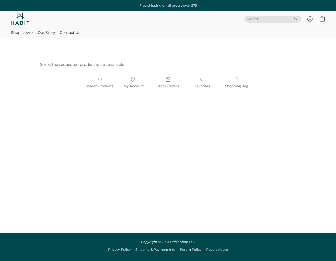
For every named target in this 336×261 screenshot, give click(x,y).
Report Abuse (217, 250)
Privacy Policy (119, 250)
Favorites (202, 86)
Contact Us (70, 32)
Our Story (46, 32)
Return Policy (191, 250)
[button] (20, 19)
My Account (134, 86)
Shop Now (21, 32)
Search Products (99, 86)
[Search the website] (296, 19)
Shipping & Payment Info (155, 250)
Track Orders (168, 86)
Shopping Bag (236, 86)
